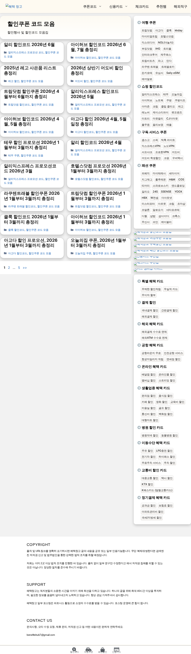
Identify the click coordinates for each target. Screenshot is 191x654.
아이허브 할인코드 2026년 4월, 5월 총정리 (31, 121)
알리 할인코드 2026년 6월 (29, 44)
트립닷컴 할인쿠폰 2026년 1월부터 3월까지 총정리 (98, 196)
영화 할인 (161, 401)
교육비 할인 (177, 401)
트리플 (167, 48)
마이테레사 (159, 173)
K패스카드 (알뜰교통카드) (157, 490)
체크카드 (142, 6)
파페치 (146, 173)
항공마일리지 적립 (152, 359)
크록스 (176, 216)
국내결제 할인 (150, 310)
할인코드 (74, 652)
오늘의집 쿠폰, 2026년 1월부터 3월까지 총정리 (98, 243)
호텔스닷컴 (167, 36)
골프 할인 (164, 407)
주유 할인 (147, 450)
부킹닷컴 (147, 48)
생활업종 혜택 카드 (156, 388)
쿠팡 (169, 100)
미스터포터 (148, 203)
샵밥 (152, 216)
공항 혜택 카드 (152, 345)
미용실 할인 (149, 407)
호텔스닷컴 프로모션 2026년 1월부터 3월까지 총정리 (98, 168)
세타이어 (174, 173)
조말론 (146, 209)
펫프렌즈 (177, 112)
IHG (157, 48)
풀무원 (146, 124)
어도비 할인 (82, 81)
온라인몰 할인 (167, 374)
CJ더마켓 (172, 118)
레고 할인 (13, 81)
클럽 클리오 (168, 106)
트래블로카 (167, 66)
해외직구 (180, 6)
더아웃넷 (167, 197)
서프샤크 (147, 152)
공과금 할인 (149, 505)
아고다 (159, 30)
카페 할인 (147, 401)
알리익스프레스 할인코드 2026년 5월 (95, 94)
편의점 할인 (149, 395)
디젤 (144, 216)
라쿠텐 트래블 (150, 66)
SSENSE (166, 191)
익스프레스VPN (151, 145)
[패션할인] (102, 649)
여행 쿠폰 (149, 22)
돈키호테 (147, 72)
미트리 (146, 118)
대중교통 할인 (150, 478)
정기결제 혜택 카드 (156, 497)
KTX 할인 (147, 484)
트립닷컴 (147, 30)
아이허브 (147, 100)
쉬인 (155, 221)
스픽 (155, 139)
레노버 (146, 112)
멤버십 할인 (149, 380)
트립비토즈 (148, 60)
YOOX (178, 191)
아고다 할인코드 (84, 131)
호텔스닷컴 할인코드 (87, 178)
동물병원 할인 (169, 435)
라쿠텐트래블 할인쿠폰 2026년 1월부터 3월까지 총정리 (32, 196)
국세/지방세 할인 (152, 517)
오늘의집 (177, 94)
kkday (178, 30)
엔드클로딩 (178, 185)
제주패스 (166, 54)
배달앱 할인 (149, 374)
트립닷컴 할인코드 (19, 104)
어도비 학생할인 (151, 158)
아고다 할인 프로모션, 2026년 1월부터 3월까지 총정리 (30, 243)
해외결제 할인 (150, 316)
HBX (144, 197)
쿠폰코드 (90, 6)
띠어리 (146, 185)
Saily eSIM (173, 72)
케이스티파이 (160, 112)
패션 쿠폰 (149, 165)
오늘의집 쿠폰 (83, 253)
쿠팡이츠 (180, 100)
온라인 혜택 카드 (154, 366)
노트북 (159, 100)
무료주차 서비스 (151, 462)
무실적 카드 (171, 289)
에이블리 (166, 221)
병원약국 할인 (150, 435)
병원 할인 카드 (152, 427)
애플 (169, 124)
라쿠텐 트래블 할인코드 (22, 206)
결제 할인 (149, 302)
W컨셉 (154, 197)
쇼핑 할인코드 (152, 86)
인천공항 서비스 (173, 352)
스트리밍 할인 (167, 380)
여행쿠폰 (88, 652)
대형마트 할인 (150, 420)
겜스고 (146, 139)
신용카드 (116, 6)
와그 (160, 60)
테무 (165, 94)
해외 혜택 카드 (152, 324)
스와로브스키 (160, 185)
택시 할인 (167, 478)
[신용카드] (116, 649)
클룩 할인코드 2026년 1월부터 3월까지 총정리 (31, 219)
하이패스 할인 (167, 456)
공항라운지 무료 (151, 352)
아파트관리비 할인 (152, 511)
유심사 (159, 72)
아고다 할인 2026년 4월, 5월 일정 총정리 (99, 121)
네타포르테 (172, 209)
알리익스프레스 (151, 94)
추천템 (161, 6)
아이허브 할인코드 (86, 57)
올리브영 (158, 124)
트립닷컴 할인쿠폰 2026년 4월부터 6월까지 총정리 (31, 94)
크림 (155, 106)
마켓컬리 (158, 118)
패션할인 (102, 652)
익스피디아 (148, 42)
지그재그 (147, 179)
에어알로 (147, 79)
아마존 (146, 106)
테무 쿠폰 (13, 155)
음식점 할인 (166, 395)
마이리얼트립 (149, 36)
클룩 (169, 30)
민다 (169, 60)
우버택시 (177, 158)
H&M (172, 179)
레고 (180, 106)
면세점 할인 (173, 359)
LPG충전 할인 (164, 450)
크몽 (166, 158)
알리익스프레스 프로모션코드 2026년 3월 (30, 168)
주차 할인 (169, 462)
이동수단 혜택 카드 (156, 443)
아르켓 (162, 203)
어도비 (176, 152)
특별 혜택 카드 (152, 281)
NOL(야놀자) (165, 42)
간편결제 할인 (169, 310)
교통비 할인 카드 (154, 470)
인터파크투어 (149, 54)
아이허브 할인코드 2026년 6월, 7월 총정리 (98, 47)
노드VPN (169, 145)
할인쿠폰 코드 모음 (109, 57)
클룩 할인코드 (16, 229)
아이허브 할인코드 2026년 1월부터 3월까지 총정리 (98, 219)
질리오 (146, 191)
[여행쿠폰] (88, 649)
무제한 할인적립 (151, 289)
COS (181, 179)
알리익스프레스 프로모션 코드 (26, 52)
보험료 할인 (166, 505)
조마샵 (181, 203)
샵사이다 (164, 216)
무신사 (146, 221)
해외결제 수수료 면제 (154, 331)
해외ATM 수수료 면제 (154, 337)
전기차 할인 (149, 456)
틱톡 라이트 (168, 139)
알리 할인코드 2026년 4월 (96, 142)
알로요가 (158, 209)
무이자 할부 (149, 295)
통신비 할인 (149, 413)
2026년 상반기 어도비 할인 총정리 (97, 70)
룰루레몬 (160, 179)
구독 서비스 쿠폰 (154, 132)
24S (155, 191)
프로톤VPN (162, 152)
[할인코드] (74, 649)
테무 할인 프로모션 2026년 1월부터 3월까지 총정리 (31, 145)
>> (25, 268)
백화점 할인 (166, 413)
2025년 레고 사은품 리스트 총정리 (30, 70)
